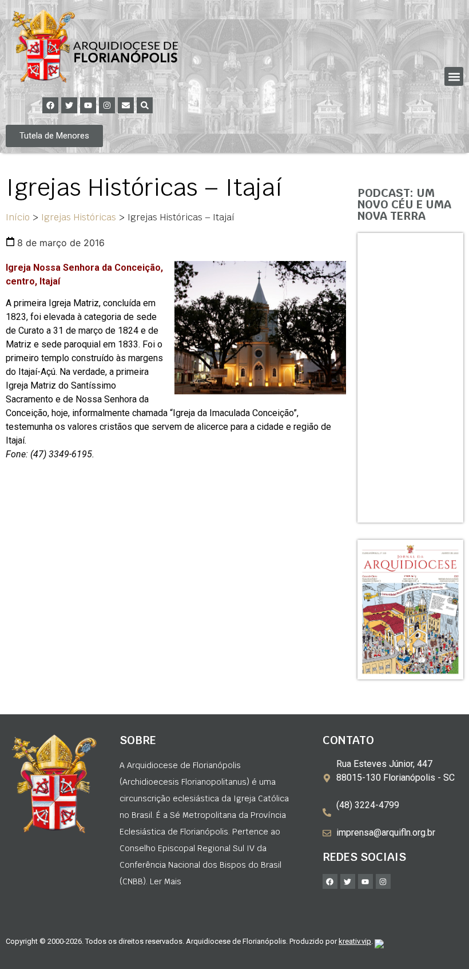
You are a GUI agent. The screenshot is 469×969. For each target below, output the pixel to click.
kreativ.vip (355, 941)
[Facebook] (50, 105)
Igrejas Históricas (78, 217)
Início (18, 217)
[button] (453, 76)
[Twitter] (69, 105)
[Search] (145, 105)
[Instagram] (107, 105)
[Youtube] (88, 105)
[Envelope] (126, 105)
